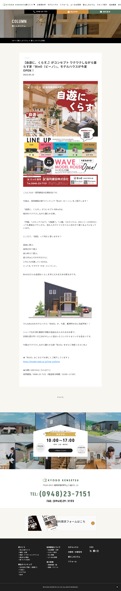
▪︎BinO (20, 575)
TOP (13, 40)
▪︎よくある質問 (52, 557)
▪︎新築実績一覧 (52, 565)
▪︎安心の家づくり (24, 550)
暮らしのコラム (22, 40)
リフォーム (72, 561)
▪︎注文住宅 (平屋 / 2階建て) (27, 567)
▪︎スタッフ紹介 (52, 552)
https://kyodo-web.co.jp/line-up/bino (41, 361)
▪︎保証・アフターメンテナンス (28, 555)
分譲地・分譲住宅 (75, 552)
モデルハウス (73, 547)
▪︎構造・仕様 (22, 552)
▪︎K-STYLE (22, 572)
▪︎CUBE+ (21, 570)
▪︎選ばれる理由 (23, 557)
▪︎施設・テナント (52, 567)
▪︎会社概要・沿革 (52, 550)
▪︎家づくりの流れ (24, 560)
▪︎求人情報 (50, 555)
